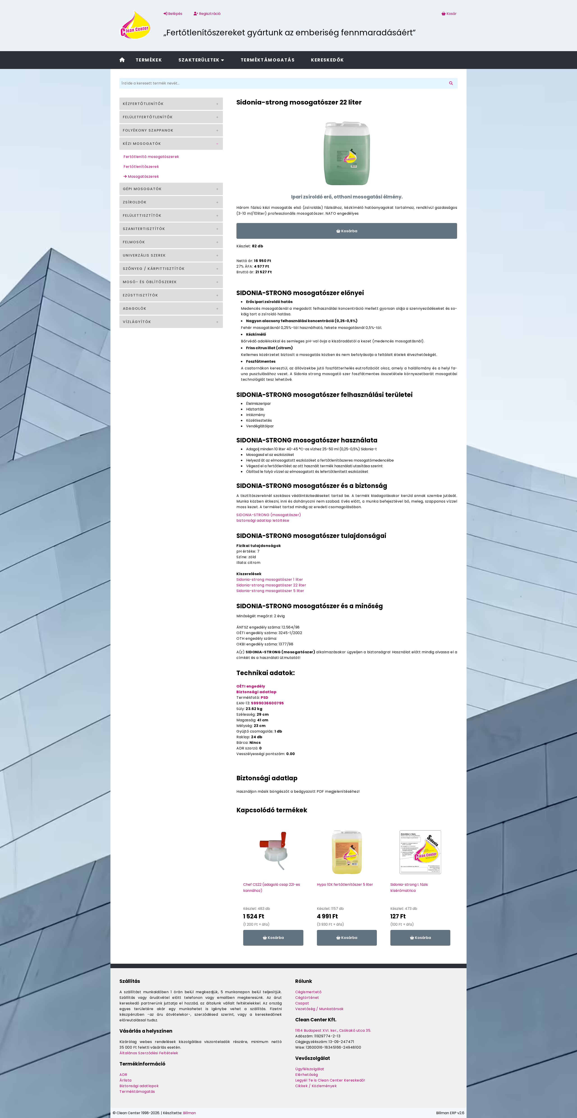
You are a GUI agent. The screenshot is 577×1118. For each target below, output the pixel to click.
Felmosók (134, 242)
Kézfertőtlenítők (143, 103)
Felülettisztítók (142, 215)
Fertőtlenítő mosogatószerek (151, 156)
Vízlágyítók (137, 321)
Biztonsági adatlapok (139, 1085)
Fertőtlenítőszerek (141, 166)
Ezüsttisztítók (140, 295)
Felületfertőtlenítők (148, 117)
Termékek (149, 60)
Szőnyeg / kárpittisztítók (154, 268)
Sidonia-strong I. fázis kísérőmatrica (409, 887)
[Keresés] (452, 83)
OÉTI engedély (250, 686)
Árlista (125, 1080)
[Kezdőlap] (122, 60)
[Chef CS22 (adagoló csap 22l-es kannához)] (273, 854)
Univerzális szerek (144, 255)
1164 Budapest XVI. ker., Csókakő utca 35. (333, 1030)
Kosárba (348, 231)
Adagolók (135, 308)
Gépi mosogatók (142, 188)
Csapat (302, 1003)
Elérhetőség (306, 1074)
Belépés (174, 13)
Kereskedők (327, 60)
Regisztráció (209, 13)
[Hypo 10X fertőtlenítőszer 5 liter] (347, 854)
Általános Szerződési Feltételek (148, 1053)
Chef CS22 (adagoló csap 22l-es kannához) (271, 887)
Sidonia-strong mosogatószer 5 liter (270, 590)
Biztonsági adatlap (256, 691)
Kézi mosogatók (142, 143)
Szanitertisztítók (144, 228)
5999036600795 (267, 703)
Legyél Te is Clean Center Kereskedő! (330, 1080)
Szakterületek (200, 60)
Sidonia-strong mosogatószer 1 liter (269, 579)
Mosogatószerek (143, 176)
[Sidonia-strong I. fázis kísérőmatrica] (420, 854)
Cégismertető (308, 992)
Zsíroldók (135, 202)
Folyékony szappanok (148, 130)
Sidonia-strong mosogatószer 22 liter (271, 585)
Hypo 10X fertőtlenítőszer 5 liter (345, 884)
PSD (264, 697)
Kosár (452, 13)
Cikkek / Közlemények (316, 1085)
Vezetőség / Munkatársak (319, 1008)
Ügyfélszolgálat (309, 1069)
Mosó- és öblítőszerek (150, 282)
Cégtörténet (307, 997)
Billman (189, 1113)
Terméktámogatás (268, 60)
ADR (123, 1074)
